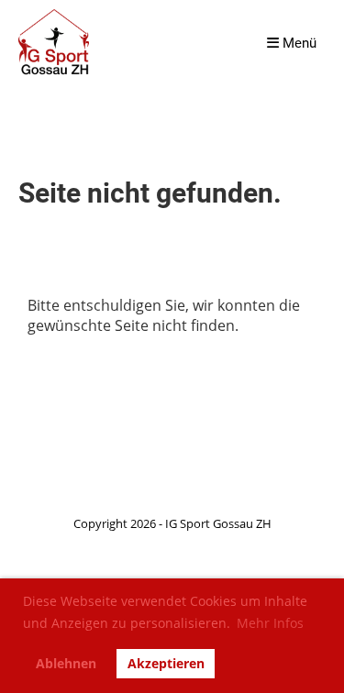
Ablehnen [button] (66, 663)
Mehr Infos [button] (270, 623)
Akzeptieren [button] (166, 663)
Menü (297, 43)
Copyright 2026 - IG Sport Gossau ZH (172, 523)
